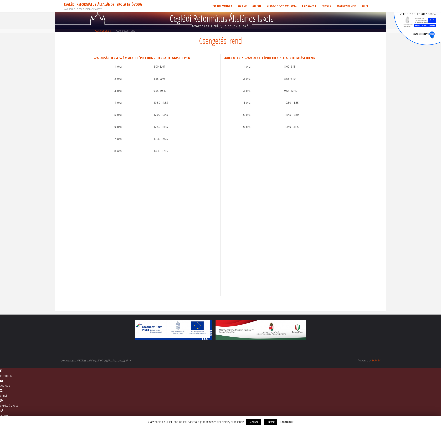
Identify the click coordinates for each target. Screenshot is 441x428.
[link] (374, 6)
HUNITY (376, 360)
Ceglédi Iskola (103, 30)
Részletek (287, 422)
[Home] (89, 30)
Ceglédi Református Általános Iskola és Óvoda (103, 4)
